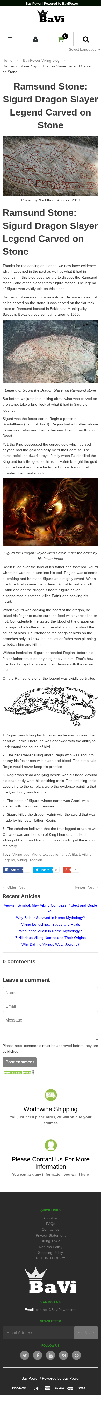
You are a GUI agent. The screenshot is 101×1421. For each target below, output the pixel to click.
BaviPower (30, 1378)
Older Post (16, 887)
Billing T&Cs (50, 1241)
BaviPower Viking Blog (41, 60)
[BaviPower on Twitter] (24, 1355)
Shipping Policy (50, 1252)
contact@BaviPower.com (56, 1310)
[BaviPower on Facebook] (37, 1355)
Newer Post (84, 887)
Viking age (21, 854)
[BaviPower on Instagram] (63, 1355)
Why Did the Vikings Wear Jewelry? (50, 944)
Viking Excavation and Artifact (56, 854)
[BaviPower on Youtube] (50, 1355)
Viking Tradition (29, 860)
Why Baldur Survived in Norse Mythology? (50, 918)
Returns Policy (50, 1247)
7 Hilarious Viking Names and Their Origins (50, 938)
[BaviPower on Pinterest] (76, 1355)
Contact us (50, 1229)
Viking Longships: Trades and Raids (50, 924)
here (85, 1174)
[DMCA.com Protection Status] (18, 1074)
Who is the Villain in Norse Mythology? (50, 931)
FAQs (50, 1224)
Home (7, 60)
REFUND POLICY (50, 1258)
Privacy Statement (51, 1235)
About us (50, 1218)
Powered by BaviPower (61, 1378)
